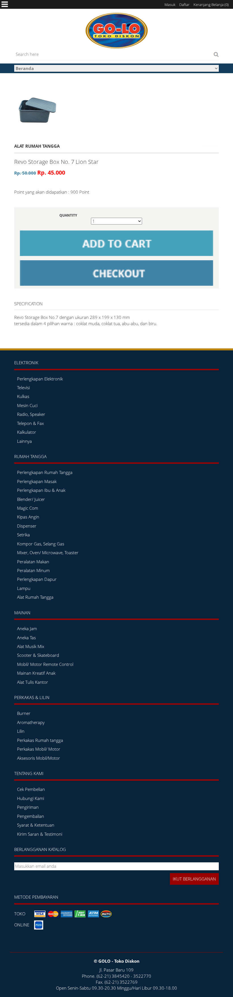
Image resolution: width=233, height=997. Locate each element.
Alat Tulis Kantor (32, 682)
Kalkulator (26, 432)
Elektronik (26, 362)
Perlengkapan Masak (37, 481)
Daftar (184, 4)
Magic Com (27, 508)
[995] (36, 108)
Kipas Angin (28, 517)
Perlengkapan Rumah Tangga (44, 472)
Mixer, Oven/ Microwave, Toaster (47, 552)
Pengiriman (28, 807)
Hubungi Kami (30, 798)
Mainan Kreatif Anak (36, 673)
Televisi (23, 387)
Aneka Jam (27, 628)
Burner (23, 713)
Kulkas (23, 396)
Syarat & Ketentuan (35, 825)
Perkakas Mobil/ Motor (38, 749)
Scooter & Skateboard (38, 655)
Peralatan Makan (33, 561)
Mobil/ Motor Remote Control (45, 664)
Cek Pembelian (31, 789)
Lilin (20, 731)
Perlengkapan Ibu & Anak (41, 490)
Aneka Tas (26, 637)
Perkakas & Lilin (31, 697)
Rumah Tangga (30, 456)
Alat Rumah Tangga (35, 597)
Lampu (23, 588)
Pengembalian (30, 816)
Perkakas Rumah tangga (40, 740)
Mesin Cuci (27, 405)
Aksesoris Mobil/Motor (38, 758)
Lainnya (24, 441)
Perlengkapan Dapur (37, 579)
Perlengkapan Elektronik (40, 379)
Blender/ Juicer (31, 499)
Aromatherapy (31, 722)
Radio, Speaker (31, 414)
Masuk (170, 4)
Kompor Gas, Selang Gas (40, 544)
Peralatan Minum (33, 570)
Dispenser (26, 526)
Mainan (22, 612)
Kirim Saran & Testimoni (39, 834)
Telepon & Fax (30, 423)
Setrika (23, 534)
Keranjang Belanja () (211, 4)
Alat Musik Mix (30, 646)
